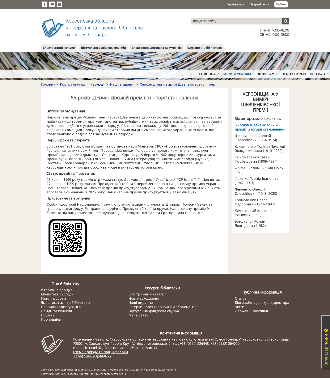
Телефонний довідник (92, 356)
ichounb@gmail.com (101, 347)
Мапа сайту (138, 315)
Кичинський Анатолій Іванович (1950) (254, 212)
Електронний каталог (59, 47)
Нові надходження (144, 298)
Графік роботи (53, 298)
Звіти (239, 306)
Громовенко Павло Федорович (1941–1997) (255, 202)
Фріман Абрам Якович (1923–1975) (260, 170)
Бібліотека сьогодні (57, 294)
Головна (48, 84)
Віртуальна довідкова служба (103, 47)
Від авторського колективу (258, 118)
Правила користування (61, 306)
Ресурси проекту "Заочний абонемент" (162, 306)
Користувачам (72, 84)
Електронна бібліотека (204, 47)
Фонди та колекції (56, 311)
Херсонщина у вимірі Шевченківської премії (178, 84)
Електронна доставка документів (157, 47)
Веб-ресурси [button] (293, 74)
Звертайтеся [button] (259, 4)
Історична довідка (57, 290)
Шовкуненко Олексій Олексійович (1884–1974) (256, 138)
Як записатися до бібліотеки (65, 302)
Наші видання (122, 84)
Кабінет (281, 4)
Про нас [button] (317, 74)
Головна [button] (207, 74)
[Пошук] (285, 21)
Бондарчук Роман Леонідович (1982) (250, 223)
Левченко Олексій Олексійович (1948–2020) (256, 191)
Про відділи (51, 319)
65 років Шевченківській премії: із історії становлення (260, 127)
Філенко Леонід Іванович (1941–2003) (256, 180)
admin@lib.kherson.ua (138, 347)
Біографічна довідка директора (262, 302)
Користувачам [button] (237, 74)
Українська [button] (234, 4)
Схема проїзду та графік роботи (100, 352)
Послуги (48, 315)
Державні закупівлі (251, 311)
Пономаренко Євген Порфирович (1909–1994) (256, 159)
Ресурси (97, 84)
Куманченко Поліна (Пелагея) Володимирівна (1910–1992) (260, 148)
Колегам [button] (266, 74)
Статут (240, 298)
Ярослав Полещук (89, 374)
